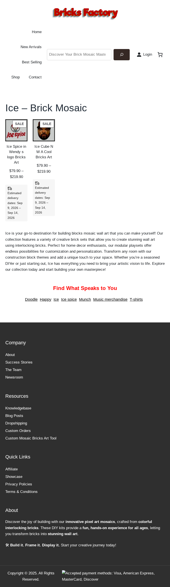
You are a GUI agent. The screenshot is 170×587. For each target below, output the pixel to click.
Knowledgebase (18, 408)
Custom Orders (18, 431)
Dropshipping (16, 423)
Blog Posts (14, 416)
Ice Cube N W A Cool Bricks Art (44, 151)
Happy (45, 299)
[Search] (122, 54)
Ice (56, 299)
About (10, 355)
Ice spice (69, 299)
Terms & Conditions (21, 492)
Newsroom (14, 377)
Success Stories (19, 362)
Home (37, 32)
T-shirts (136, 299)
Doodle (31, 299)
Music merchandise (110, 299)
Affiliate (11, 469)
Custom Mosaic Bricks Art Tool (30, 438)
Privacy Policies (18, 484)
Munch (85, 299)
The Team (13, 370)
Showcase (13, 477)
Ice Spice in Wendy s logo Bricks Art (16, 154)
